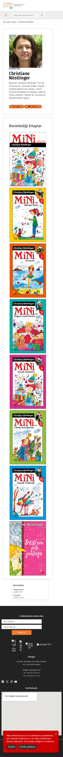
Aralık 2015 (18, 590)
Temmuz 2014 (18, 596)
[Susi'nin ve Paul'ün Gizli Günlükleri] (28, 548)
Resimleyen (14, 69)
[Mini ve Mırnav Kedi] (28, 215)
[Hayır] (55, 734)
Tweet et (34, 106)
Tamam (11, 746)
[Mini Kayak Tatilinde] (28, 493)
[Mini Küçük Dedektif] (28, 382)
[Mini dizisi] (28, 159)
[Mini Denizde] (28, 270)
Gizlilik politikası (27, 746)
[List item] (2, 681)
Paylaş (17, 106)
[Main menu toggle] (6, 15)
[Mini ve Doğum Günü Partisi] (28, 326)
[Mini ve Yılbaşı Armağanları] (28, 437)
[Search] (42, 15)
